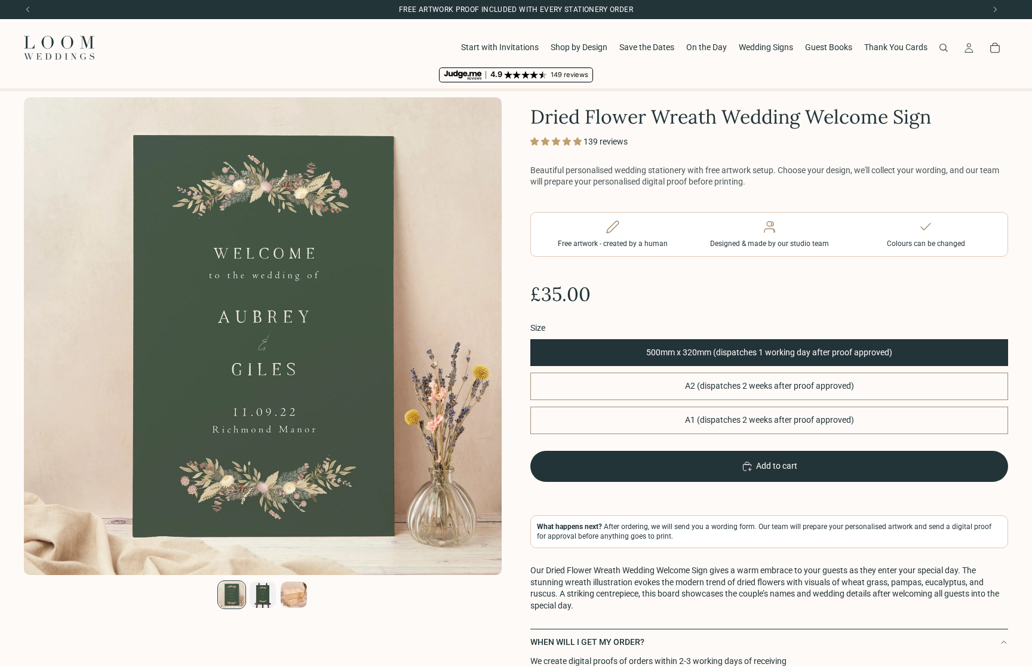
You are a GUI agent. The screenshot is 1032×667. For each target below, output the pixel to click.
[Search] (943, 48)
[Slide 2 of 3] (263, 595)
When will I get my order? (587, 642)
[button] (556, 141)
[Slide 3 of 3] (294, 595)
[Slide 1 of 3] (232, 595)
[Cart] (995, 48)
